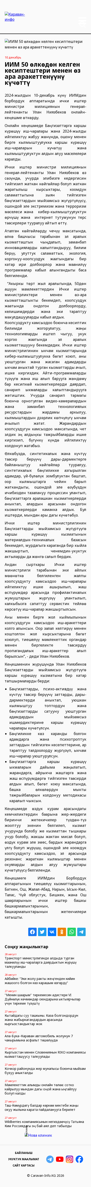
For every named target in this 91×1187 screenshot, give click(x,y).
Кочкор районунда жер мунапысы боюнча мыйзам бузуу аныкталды (45, 1070)
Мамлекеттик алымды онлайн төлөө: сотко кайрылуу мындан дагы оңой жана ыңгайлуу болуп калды (41, 1089)
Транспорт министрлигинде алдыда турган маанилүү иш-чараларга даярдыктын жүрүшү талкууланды (41, 962)
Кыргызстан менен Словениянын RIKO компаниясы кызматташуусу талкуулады (45, 1054)
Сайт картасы (24, 1165)
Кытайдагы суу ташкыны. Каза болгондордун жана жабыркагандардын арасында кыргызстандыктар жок (41, 1019)
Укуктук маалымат (23, 1159)
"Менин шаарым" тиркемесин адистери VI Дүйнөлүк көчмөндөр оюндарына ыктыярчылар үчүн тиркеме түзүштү (42, 999)
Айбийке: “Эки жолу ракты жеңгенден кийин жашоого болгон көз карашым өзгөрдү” (40, 980)
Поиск (82, 24)
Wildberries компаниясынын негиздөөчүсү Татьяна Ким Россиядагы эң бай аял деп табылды (44, 1123)
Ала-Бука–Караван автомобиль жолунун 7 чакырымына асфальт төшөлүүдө (39, 1038)
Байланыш (23, 1153)
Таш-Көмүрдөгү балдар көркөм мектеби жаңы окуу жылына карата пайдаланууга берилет (41, 1107)
